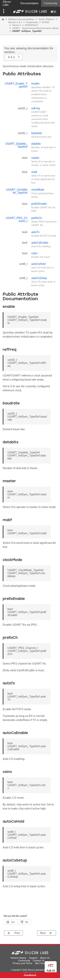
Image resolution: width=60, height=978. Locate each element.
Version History (18, 957)
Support (33, 957)
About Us (45, 957)
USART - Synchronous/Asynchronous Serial (35, 28)
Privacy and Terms (22, 963)
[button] (4, 11)
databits (36, 143)
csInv (34, 253)
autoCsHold (38, 263)
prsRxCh (36, 218)
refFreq (35, 108)
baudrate (36, 133)
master (35, 157)
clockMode (37, 189)
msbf (34, 172)
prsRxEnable (39, 203)
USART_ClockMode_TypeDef (16, 191)
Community (50, 3)
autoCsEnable (39, 242)
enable (35, 83)
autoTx (35, 232)
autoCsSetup (39, 278)
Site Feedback (42, 963)
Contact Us (38, 960)
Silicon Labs (7, 3)
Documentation (29, 3)
